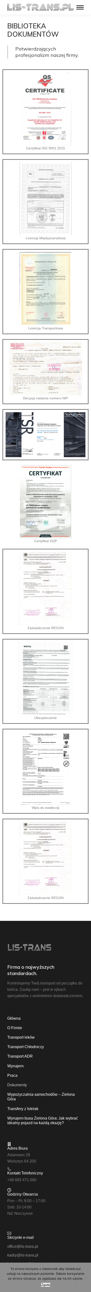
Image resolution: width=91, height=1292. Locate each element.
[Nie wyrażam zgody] (85, 1277)
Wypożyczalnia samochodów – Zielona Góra (41, 1096)
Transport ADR (20, 1056)
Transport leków (21, 1037)
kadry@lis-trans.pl (22, 1255)
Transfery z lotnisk (22, 1109)
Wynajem (15, 1066)
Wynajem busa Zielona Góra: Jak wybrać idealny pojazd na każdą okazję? (42, 1120)
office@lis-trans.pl (22, 1246)
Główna (14, 1018)
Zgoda (45, 1285)
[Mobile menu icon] (80, 7)
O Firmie (14, 1028)
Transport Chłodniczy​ (25, 1047)
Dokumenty (17, 1085)
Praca (12, 1075)
